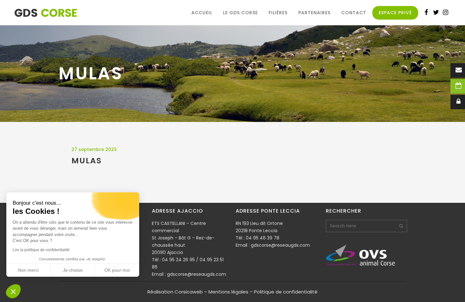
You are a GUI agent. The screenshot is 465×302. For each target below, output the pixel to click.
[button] (13, 291)
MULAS (86, 160)
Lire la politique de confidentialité (41, 250)
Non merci (28, 270)
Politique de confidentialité (286, 291)
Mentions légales (228, 291)
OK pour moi (117, 270)
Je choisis (73, 270)
